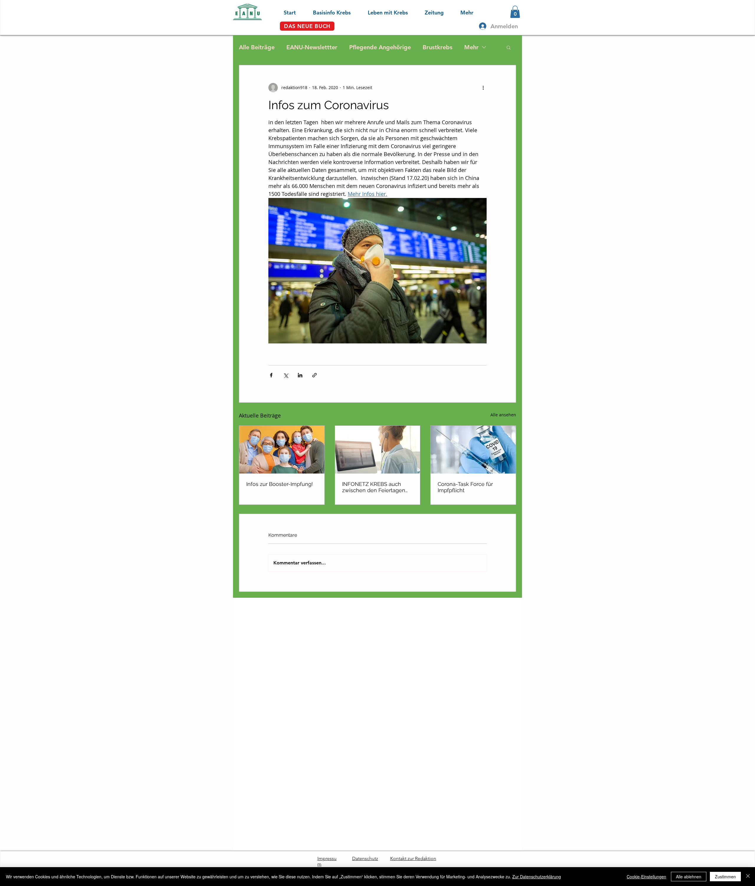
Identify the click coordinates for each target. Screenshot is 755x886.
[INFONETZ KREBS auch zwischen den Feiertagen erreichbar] (377, 450)
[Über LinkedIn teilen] (300, 375)
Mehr (471, 47)
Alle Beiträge (257, 47)
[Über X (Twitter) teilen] (285, 375)
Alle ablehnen (688, 877)
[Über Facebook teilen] (271, 375)
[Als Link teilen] (314, 375)
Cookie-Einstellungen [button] (646, 877)
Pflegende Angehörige (380, 47)
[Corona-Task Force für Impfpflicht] (473, 450)
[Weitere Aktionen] (483, 87)
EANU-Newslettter (311, 47)
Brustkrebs (437, 47)
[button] (326, 12)
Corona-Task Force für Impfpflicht (465, 487)
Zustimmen (725, 877)
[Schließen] (747, 876)
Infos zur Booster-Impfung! (279, 484)
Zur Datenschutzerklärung (536, 877)
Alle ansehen (503, 414)
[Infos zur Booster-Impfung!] (281, 450)
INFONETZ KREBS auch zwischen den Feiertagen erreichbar (373, 487)
